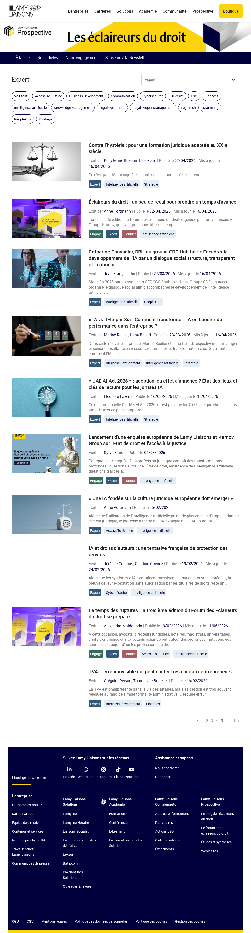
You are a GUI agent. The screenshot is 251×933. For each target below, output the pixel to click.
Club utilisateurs (167, 840)
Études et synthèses (216, 842)
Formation (117, 813)
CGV (30, 921)
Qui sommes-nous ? (27, 804)
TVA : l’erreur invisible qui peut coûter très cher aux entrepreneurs (160, 671)
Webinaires (209, 851)
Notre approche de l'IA (28, 840)
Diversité (177, 96)
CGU (15, 921)
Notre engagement (82, 57)
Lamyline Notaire (76, 822)
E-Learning (117, 831)
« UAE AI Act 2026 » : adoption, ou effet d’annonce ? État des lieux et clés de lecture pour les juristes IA (163, 383)
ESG (194, 96)
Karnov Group (22, 813)
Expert (95, 184)
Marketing (211, 107)
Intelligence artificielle (30, 107)
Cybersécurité (152, 96)
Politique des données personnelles (101, 921)
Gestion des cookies (190, 921)
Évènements (164, 849)
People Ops (22, 119)
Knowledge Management (73, 107)
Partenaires (164, 822)
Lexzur (68, 854)
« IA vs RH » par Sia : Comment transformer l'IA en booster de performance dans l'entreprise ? (155, 322)
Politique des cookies (151, 921)
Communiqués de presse (30, 863)
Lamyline (70, 813)
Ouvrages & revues (77, 886)
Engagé (96, 234)
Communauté (175, 11)
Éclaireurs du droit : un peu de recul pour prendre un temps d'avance (162, 202)
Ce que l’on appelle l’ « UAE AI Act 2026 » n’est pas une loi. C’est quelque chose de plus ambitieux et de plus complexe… (163, 407)
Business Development (86, 96)
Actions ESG (164, 831)
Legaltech (188, 107)
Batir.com (70, 863)
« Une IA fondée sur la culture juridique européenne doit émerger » (161, 498)
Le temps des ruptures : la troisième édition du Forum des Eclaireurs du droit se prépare (163, 613)
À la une (23, 57)
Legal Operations (112, 107)
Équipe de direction (26, 822)
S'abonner (162, 776)
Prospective (202, 11)
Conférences (118, 822)
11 (233, 720)
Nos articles (48, 57)
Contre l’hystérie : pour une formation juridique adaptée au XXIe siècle (158, 148)
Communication (123, 96)
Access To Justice (48, 96)
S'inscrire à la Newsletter (126, 57)
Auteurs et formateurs (172, 813)
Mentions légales (54, 921)
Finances (211, 96)
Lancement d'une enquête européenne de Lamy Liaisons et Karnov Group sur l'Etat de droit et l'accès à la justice (161, 440)
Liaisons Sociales (76, 831)
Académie (148, 11)
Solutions (125, 11)
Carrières (102, 11)
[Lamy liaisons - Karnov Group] (29, 11)
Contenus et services (27, 831)
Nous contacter (167, 768)
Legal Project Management (153, 107)
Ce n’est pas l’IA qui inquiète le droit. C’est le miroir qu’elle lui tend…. (146, 174)
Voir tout (20, 96)
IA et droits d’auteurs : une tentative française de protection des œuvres (158, 551)
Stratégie (45, 119)
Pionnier (129, 234)
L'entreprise (78, 11)
